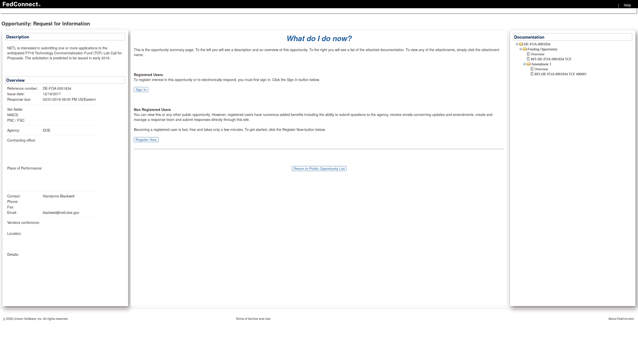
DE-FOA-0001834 (537, 44)
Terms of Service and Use (253, 318)
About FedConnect (621, 318)
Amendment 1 (541, 64)
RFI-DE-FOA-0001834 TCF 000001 (561, 74)
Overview (538, 54)
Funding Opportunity (543, 49)
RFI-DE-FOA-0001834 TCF (551, 59)
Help (627, 4)
